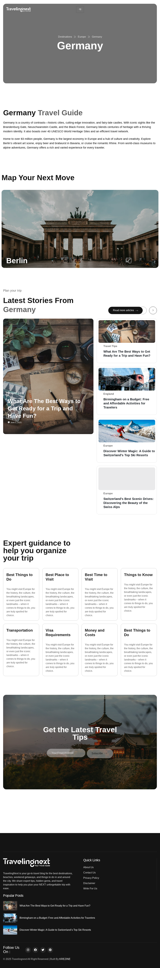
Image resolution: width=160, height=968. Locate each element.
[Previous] (143, 310)
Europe (108, 445)
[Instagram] (28, 950)
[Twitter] (43, 950)
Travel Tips (16, 393)
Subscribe (97, 753)
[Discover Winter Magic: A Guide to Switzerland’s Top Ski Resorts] (126, 431)
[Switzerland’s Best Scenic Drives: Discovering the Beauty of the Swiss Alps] (126, 478)
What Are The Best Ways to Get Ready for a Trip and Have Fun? (44, 408)
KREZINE (64, 959)
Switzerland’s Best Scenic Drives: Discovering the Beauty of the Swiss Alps (128, 503)
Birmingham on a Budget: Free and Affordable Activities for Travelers (126, 403)
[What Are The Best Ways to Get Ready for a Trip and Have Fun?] (48, 376)
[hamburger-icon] (80, 9)
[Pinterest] (50, 950)
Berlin (17, 261)
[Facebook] (35, 950)
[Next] (153, 310)
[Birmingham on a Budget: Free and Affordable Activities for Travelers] (126, 379)
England (108, 394)
